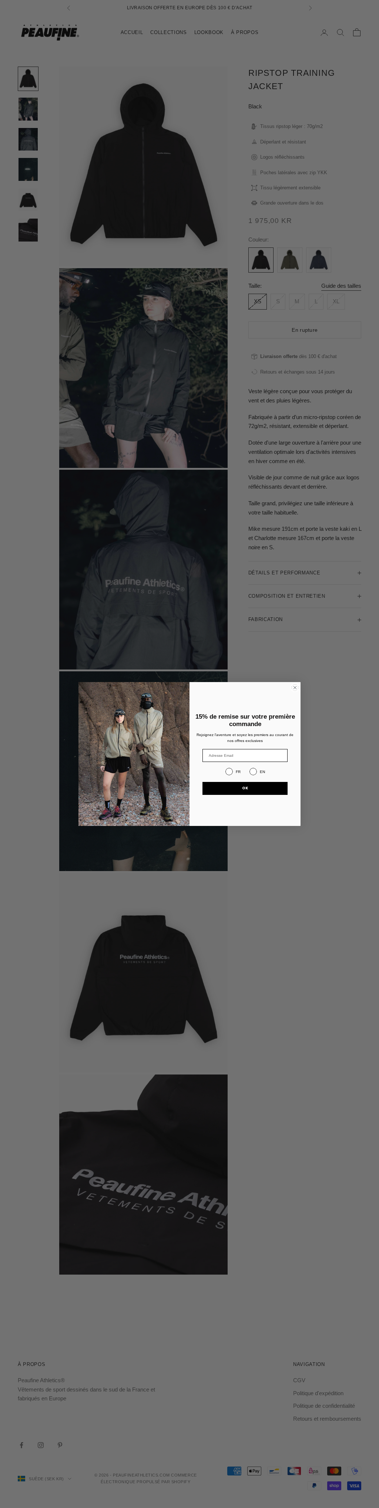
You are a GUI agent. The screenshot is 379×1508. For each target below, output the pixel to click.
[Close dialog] (295, 687)
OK (245, 788)
